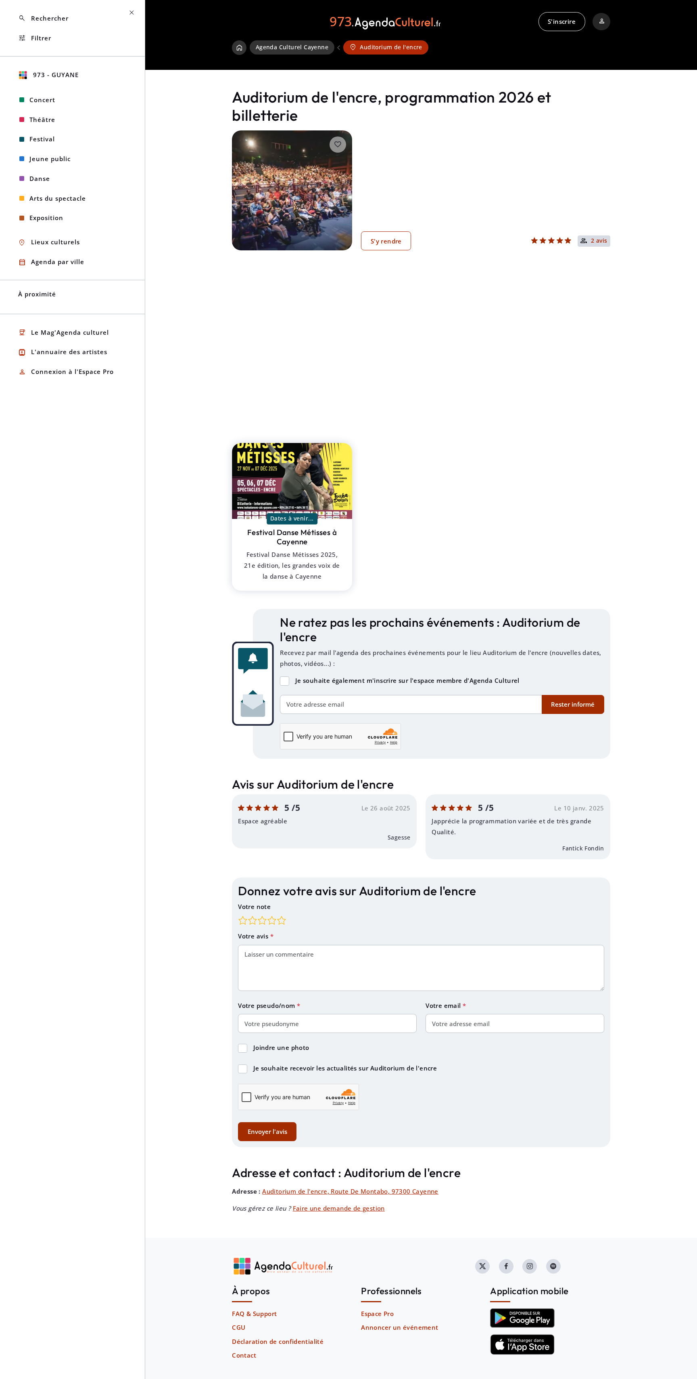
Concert (42, 100)
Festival (42, 139)
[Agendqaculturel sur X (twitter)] (482, 1266)
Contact (244, 1355)
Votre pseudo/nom (267, 1005)
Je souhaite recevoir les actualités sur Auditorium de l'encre (345, 1068)
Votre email (444, 1005)
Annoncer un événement (399, 1327)
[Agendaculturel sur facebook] (506, 1266)
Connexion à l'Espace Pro (66, 372)
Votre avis (254, 936)
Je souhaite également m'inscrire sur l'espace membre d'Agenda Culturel (407, 680)
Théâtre (42, 119)
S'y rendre (386, 241)
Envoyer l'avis (267, 1131)
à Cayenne (292, 536)
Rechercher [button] (43, 18)
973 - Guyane (55, 75)
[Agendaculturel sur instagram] (529, 1266)
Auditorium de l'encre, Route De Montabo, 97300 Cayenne (350, 1191)
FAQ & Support (254, 1314)
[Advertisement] (421, 359)
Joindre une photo (281, 1047)
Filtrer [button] (34, 38)
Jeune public (50, 159)
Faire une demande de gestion (339, 1208)
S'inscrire (562, 21)
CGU (238, 1327)
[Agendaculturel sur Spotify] (553, 1266)
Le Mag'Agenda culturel (63, 332)
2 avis (599, 241)
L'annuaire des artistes (62, 352)
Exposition (46, 218)
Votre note (254, 907)
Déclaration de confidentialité (277, 1341)
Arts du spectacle (57, 198)
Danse (39, 178)
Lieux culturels (49, 242)
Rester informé (573, 704)
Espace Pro (377, 1314)
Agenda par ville (51, 262)
